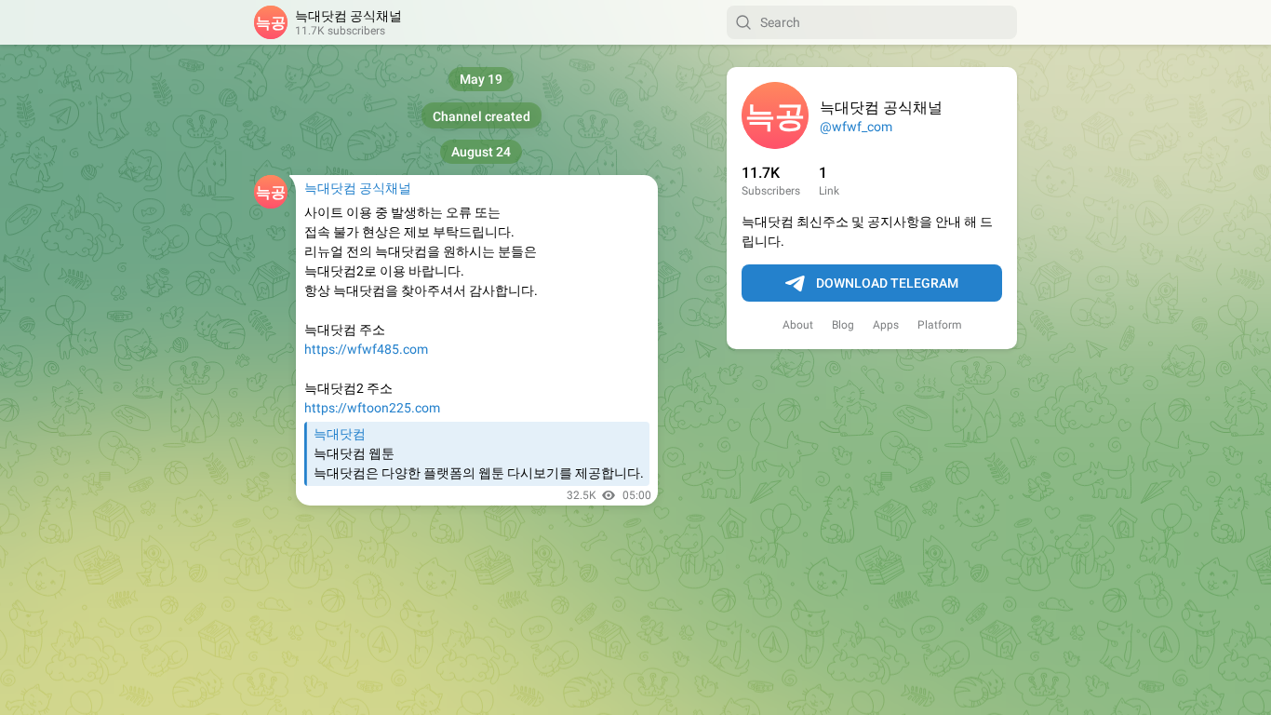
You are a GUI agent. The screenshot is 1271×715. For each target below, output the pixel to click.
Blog (843, 324)
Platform (939, 324)
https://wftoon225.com (372, 407)
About (798, 324)
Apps (886, 324)
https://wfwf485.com (366, 349)
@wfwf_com (856, 126)
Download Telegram (887, 283)
